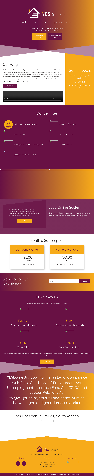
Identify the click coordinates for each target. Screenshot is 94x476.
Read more (10, 86)
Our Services (30, 474)
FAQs (68, 474)
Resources (62, 474)
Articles (47, 469)
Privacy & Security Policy (47, 464)
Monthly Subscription (42, 474)
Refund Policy (47, 466)
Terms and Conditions (47, 462)
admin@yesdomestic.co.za (80, 86)
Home (16, 474)
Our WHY (22, 474)
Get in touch (75, 474)
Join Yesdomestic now (55, 36)
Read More (24, 221)
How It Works (54, 474)
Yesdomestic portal (39, 36)
